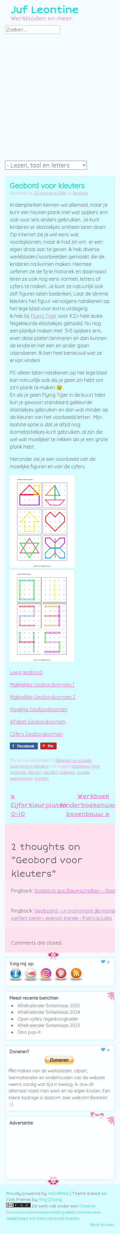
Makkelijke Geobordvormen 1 (42, 684)
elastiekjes (80, 766)
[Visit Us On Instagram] (45, 980)
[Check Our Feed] (75, 980)
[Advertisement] (60, 99)
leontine (80, 192)
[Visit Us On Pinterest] (60, 980)
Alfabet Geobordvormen (37, 721)
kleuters (51, 772)
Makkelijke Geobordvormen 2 (42, 697)
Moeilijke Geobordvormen (38, 709)
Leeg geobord (26, 672)
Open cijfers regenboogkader (48, 1019)
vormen (41, 778)
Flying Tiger (44, 316)
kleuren (35, 772)
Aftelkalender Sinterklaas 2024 (49, 1012)
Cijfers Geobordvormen (36, 734)
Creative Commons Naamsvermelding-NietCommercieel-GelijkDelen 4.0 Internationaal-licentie (54, 1212)
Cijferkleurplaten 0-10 (39, 805)
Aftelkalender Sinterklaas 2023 (49, 1025)
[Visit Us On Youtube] (30, 980)
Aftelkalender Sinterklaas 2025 (49, 1005)
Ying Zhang (50, 1199)
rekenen (67, 772)
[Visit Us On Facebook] (15, 980)
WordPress (58, 1193)
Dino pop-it (29, 1032)
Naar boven (102, 1224)
